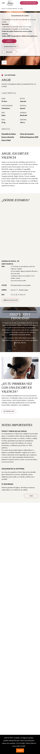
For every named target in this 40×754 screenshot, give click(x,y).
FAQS (31, 496)
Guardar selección (10, 46)
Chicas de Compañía (27, 134)
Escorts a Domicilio (8, 137)
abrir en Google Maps (10, 300)
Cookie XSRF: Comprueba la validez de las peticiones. (20, 36)
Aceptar (20, 750)
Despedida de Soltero (9, 134)
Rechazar (9, 52)
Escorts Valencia (12, 8)
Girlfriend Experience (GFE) (29, 137)
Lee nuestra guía (8, 411)
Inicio (3, 8)
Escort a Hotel (6, 140)
